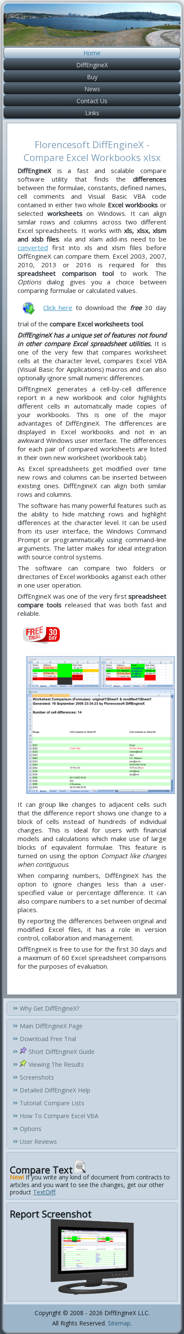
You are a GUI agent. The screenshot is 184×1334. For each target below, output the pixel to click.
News (92, 89)
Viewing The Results (56, 1064)
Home (92, 53)
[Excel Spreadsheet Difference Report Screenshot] (92, 1294)
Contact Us (92, 101)
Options (31, 1129)
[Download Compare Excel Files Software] (41, 634)
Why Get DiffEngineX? (49, 1008)
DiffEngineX (92, 65)
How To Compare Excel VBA (59, 1116)
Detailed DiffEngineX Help (55, 1090)
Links (92, 113)
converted (33, 247)
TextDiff (44, 1192)
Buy (92, 77)
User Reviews (38, 1141)
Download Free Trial (48, 1039)
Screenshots (37, 1077)
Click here (57, 307)
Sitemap (119, 1323)
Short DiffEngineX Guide (62, 1052)
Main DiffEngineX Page (51, 1026)
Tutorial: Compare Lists (52, 1103)
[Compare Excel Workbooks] (100, 795)
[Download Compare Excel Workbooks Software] (29, 307)
